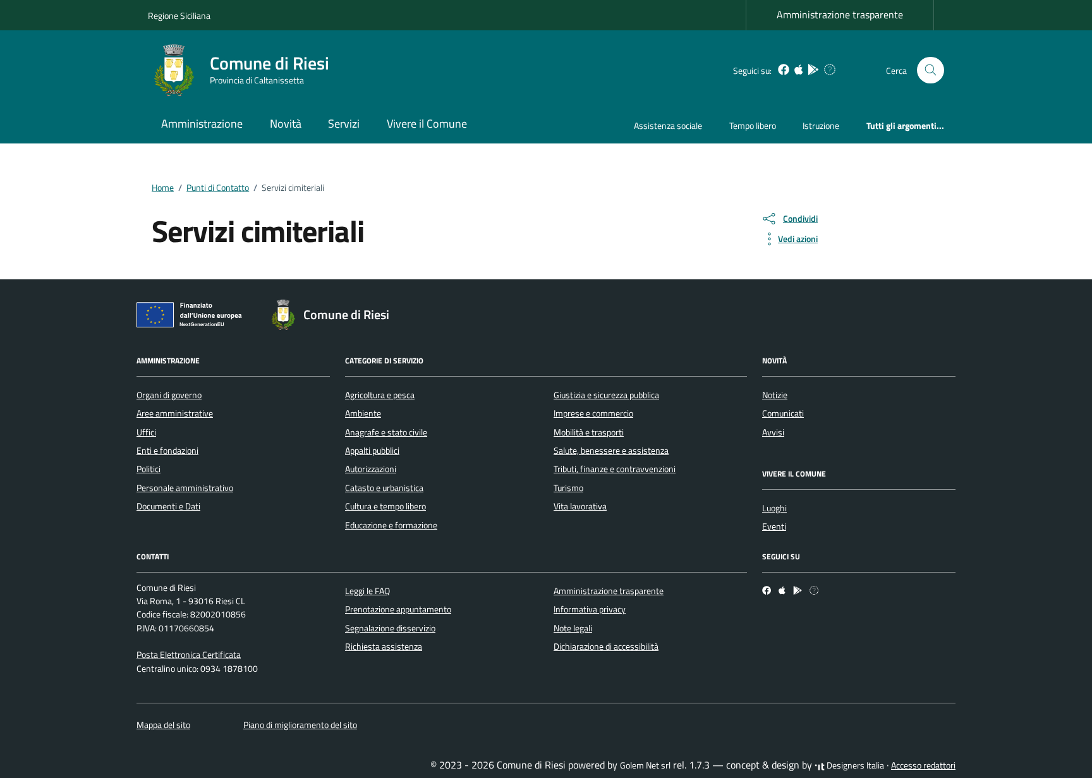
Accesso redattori (923, 765)
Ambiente (363, 413)
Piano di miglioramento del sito (300, 725)
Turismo (568, 488)
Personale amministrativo (184, 488)
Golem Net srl (645, 765)
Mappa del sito (163, 725)
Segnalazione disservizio (390, 628)
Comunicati (783, 413)
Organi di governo (169, 395)
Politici (148, 469)
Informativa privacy (590, 609)
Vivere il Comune (427, 123)
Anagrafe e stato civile (386, 432)
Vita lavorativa (580, 506)
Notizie (774, 395)
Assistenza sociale (668, 125)
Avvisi (773, 432)
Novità (285, 123)
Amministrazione (202, 123)
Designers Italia (854, 765)
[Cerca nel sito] (930, 70)
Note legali (573, 628)
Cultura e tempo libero (385, 506)
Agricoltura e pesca (380, 395)
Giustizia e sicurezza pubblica (606, 395)
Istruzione (821, 125)
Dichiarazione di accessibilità (606, 646)
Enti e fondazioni (167, 451)
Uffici (146, 432)
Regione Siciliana (179, 15)
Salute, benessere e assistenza (611, 451)
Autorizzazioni (370, 469)
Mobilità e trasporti (589, 432)
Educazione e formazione (391, 525)
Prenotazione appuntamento (398, 609)
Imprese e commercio (593, 413)
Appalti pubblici (372, 451)
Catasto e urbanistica (384, 488)
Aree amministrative (174, 413)
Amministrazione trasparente (840, 14)
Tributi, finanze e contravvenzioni (615, 469)
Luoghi (774, 508)
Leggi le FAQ (367, 591)
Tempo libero (752, 125)
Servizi (344, 123)
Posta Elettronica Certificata (188, 655)
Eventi (774, 526)
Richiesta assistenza (383, 646)
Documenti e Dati (168, 506)
